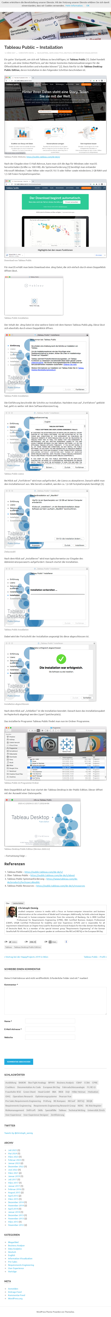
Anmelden (13, 1288)
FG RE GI (91, 1087)
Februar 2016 (14, 1189)
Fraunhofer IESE (13, 1091)
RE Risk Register (93, 1105)
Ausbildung (10, 1082)
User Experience (13, 1114)
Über (7, 903)
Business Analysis (65, 1082)
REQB (89, 1101)
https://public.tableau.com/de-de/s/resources (60, 885)
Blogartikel (43, 53)
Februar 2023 (14, 1159)
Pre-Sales (12, 1261)
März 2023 (13, 1156)
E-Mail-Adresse (13, 1029)
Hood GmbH (44, 1091)
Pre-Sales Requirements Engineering (23, 1101)
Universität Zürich (96, 1110)
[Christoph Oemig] (11, 916)
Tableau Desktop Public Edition (27, 947)
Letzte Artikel (18, 903)
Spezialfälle (50, 1110)
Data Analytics (56, 53)
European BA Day (51, 1087)
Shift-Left (30, 1110)
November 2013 (16, 1218)
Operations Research (23, 1096)
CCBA (87, 1082)
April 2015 (13, 1195)
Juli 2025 (12, 1150)
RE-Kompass (60, 1101)
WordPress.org (15, 1298)
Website (8, 1037)
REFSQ (81, 1101)
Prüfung (47, 1101)
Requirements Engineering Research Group (54, 1105)
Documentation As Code (29, 1087)
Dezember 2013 (16, 1215)
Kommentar (11, 984)
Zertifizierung (57, 1114)
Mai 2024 (12, 1153)
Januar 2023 (14, 1163)
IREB (61, 1091)
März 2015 (13, 1198)
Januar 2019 (14, 1176)
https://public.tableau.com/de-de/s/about (52, 875)
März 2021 (13, 1172)
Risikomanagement (14, 1110)
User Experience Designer (36, 1114)
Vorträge (12, 1271)
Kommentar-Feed (16, 1295)
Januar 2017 (14, 1185)
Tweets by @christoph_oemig (18, 1132)
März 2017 (13, 1182)
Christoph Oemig (26, 53)
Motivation (93, 1091)
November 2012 (16, 1224)
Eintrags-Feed (15, 1291)
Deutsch (68, 53)
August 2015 (14, 1192)
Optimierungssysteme (46, 1096)
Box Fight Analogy (37, 1082)
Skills (40, 1110)
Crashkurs (10, 1087)
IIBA (54, 1091)
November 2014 (16, 1205)
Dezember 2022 (16, 1166)
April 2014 (13, 1208)
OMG (7, 1096)
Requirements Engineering (18, 1105)
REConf (71, 1101)
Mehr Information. (74, 5)
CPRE (94, 1082)
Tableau (8, 947)
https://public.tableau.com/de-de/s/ (43, 156)
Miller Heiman (78, 1091)
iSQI (67, 1091)
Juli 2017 (12, 1179)
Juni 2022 (13, 1169)
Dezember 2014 (16, 1202)
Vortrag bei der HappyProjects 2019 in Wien (27, 956)
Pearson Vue (65, 1096)
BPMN (51, 1082)
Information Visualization (84, 53)
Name (8, 1021)
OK (87, 5)
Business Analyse (16, 1245)
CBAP (79, 1082)
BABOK (22, 1082)
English (11, 1255)
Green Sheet (29, 1091)
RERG (80, 1105)
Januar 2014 (14, 1211)
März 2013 (13, 1221)
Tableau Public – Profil (94, 956)
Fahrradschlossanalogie (73, 1087)
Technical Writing (77, 1110)
